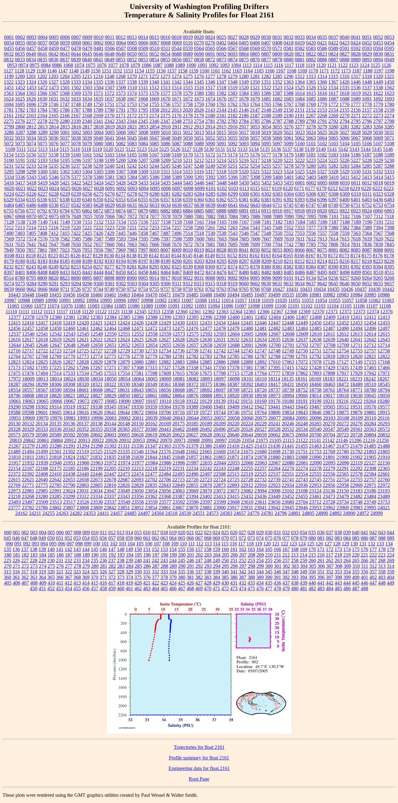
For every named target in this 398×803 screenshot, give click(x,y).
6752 (367, 205)
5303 (76, 171)
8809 (42, 278)
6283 (188, 194)
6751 (356, 205)
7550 (277, 233)
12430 (178, 322)
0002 (20, 37)
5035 (42, 138)
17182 (28, 367)
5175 (244, 154)
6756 (20, 210)
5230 (389, 160)
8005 (154, 250)
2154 (333, 110)
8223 (378, 261)
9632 (289, 283)
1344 (188, 82)
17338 (192, 367)
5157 (42, 154)
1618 (344, 93)
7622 (389, 238)
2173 (143, 115)
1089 (180, 65)
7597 (166, 238)
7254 (165, 227)
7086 (255, 216)
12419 (69, 322)
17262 (69, 367)
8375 (244, 266)
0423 (344, 42)
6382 (255, 199)
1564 (20, 93)
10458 (82, 294)
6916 (277, 210)
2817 (87, 126)
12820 (356, 356)
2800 (20, 126)
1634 (87, 98)
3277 (300, 126)
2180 (210, 115)
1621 (367, 93)
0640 (31, 54)
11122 (101, 311)
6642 (244, 205)
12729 (124, 350)
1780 (389, 104)
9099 (277, 278)
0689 (188, 54)
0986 (57, 65)
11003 (174, 300)
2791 (322, 121)
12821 (370, 356)
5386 (155, 177)
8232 (9, 266)
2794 (344, 121)
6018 (378, 182)
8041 (244, 250)
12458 (41, 328)
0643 (65, 54)
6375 (233, 199)
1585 (255, 93)
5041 (109, 138)
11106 (359, 306)
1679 (255, 98)
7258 (188, 227)
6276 (110, 194)
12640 (342, 339)
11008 (201, 300)
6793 (53, 210)
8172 (333, 255)
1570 (87, 93)
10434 (319, 289)
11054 (321, 300)
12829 (96, 362)
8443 (87, 272)
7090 (289, 216)
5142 (343, 149)
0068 (166, 42)
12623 (110, 339)
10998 (147, 300)
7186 (322, 222)
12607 (274, 334)
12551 (124, 334)
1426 (344, 82)
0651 (143, 54)
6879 (143, 210)
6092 (121, 188)
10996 (119, 300)
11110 (11, 311)
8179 (9, 261)
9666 (43, 289)
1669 (154, 98)
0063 (110, 42)
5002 (76, 132)
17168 (383, 362)
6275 (99, 194)
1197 (378, 70)
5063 (311, 138)
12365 (249, 311)
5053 (221, 138)
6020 (9, 188)
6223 (389, 188)
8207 (244, 261)
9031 (199, 278)
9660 (20, 289)
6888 (221, 210)
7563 (356, 233)
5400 (278, 177)
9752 (132, 289)
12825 (41, 362)
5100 (300, 143)
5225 (333, 160)
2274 (389, 115)
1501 (65, 87)
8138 (132, 255)
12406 (288, 317)
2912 (188, 126)
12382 (83, 317)
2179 (199, 115)
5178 (277, 154)
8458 (143, 272)
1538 (378, 87)
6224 (9, 194)
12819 (342, 356)
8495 (322, 272)
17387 (260, 367)
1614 (300, 93)
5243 (143, 166)
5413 (367, 177)
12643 (383, 339)
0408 (277, 42)
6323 (378, 194)
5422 (76, 182)
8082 (344, 250)
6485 (20, 205)
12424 (124, 322)
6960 (378, 210)
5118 (86, 149)
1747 (65, 104)
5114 (53, 149)
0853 (143, 59)
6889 (233, 210)
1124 (364, 65)
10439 (374, 289)
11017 (241, 300)
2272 (367, 115)
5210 (177, 160)
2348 (177, 121)
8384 (311, 266)
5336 (20, 177)
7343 (255, 227)
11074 (53, 306)
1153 (128, 70)
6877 (132, 210)
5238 (87, 166)
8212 (300, 261)
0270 (199, 42)
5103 (333, 143)
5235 (53, 166)
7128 (9, 222)
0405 (244, 42)
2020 (188, 110)
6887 (210, 210)
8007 (165, 250)
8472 (199, 272)
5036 (53, 138)
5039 (87, 138)
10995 (106, 300)
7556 (311, 233)
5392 (210, 177)
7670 (177, 244)
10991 (65, 300)
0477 (65, 48)
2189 (277, 115)
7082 (210, 216)
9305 (155, 283)
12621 (82, 339)
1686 (322, 98)
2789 (300, 121)
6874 (121, 210)
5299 (31, 171)
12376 (386, 311)
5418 (31, 182)
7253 (154, 227)
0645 (87, 54)
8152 (232, 255)
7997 (143, 250)
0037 (333, 37)
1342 (177, 82)
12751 (315, 350)
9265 (378, 278)
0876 (255, 59)
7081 (199, 216)
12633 (247, 339)
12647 (55, 345)
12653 (138, 345)
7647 (53, 244)
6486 (31, 205)
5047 (154, 138)
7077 (155, 216)
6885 (199, 210)
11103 (320, 306)
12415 (14, 322)
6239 (76, 194)
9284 (31, 283)
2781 (210, 121)
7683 (221, 244)
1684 (300, 98)
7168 (255, 222)
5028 (356, 132)
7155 (132, 222)
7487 (165, 233)
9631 (277, 283)
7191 (378, 222)
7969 (121, 250)
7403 (20, 233)
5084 (143, 143)
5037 (65, 138)
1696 (31, 104)
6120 (288, 188)
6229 (65, 194)
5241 (121, 166)
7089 (278, 216)
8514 (9, 278)
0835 (42, 59)
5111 (21, 149)
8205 (222, 261)
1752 (121, 104)
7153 (110, 222)
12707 (315, 345)
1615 (311, 93)
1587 (277, 93)
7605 (244, 238)
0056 (31, 42)
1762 (233, 104)
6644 (266, 205)
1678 (244, 98)
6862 (87, 210)
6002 (311, 182)
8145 (187, 255)
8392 (356, 266)
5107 (378, 143)
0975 (34, 65)
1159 (193, 70)
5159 (65, 154)
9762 (210, 289)
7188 (345, 222)
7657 (98, 244)
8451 (132, 272)
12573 (179, 334)
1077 (113, 65)
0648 (109, 54)
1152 (117, 70)
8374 (233, 266)
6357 (165, 199)
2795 (356, 121)
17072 (301, 362)
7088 (266, 216)
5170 (188, 154)
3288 (31, 132)
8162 (255, 255)
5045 (132, 138)
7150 (76, 222)
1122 (343, 65)
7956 (98, 250)
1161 (215, 70)
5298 (20, 171)
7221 (87, 227)
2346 (154, 121)
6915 (266, 210)
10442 (388, 289)
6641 (233, 205)
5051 (199, 138)
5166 (143, 154)
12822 (383, 356)
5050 (188, 138)
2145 (233, 110)
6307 (322, 194)
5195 (65, 160)
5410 (334, 177)
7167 (244, 222)
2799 (9, 126)
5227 (356, 160)
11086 (133, 306)
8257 (98, 266)
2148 (266, 110)
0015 (154, 37)
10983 (342, 294)
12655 (165, 345)
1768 (300, 104)
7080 (188, 216)
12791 (301, 356)
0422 (333, 42)
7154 (121, 222)
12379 (42, 317)
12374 (373, 311)
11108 (385, 306)
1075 (90, 65)
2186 (244, 115)
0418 (289, 42)
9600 (244, 283)
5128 (198, 149)
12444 (233, 322)
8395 (389, 266)
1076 (102, 65)
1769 (311, 104)
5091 (221, 143)
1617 (333, 93)
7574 (31, 238)
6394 (311, 199)
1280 (244, 76)
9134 (311, 278)
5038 (76, 138)
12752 (329, 350)
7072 (132, 216)
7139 (31, 222)
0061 (87, 42)
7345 (266, 227)
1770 (322, 104)
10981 (315, 294)
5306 (110, 171)
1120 (321, 65)
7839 (378, 244)
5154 (9, 154)
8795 (31, 278)
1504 (99, 87)
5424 (99, 182)
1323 (20, 82)
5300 (43, 171)
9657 (389, 283)
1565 (31, 93)
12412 (370, 317)
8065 (289, 250)
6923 (356, 210)
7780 (300, 244)
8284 (143, 266)
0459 (54, 48)
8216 (344, 261)
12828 (82, 362)
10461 (110, 294)
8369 (210, 266)
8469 (188, 272)
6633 (155, 205)
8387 (322, 266)
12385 (124, 317)
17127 (342, 362)
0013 (132, 37)
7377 (311, 227)
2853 (143, 126)
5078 (76, 143)
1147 (63, 70)
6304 (289, 194)
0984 (46, 65)
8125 (64, 255)
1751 (109, 104)
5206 (132, 160)
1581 (210, 93)
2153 (322, 110)
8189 (87, 261)
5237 (76, 166)
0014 (143, 37)
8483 (278, 272)
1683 (289, 98)
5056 (244, 138)
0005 (54, 37)
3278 (311, 126)
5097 (277, 143)
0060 (76, 42)
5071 (389, 138)
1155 (150, 70)
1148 (74, 70)
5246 (177, 166)
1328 (65, 82)
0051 (367, 37)
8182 (31, 261)
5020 (277, 132)
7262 (221, 227)
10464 (137, 294)
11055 (334, 300)
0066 (143, 42)
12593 (220, 334)
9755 (154, 289)
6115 (255, 188)
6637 (188, 205)
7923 (65, 250)
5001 (65, 132)
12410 (343, 317)
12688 (233, 345)
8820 (53, 278)
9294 (76, 283)
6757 (31, 210)
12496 (370, 328)
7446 (132, 233)
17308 (137, 367)
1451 (9, 87)
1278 (221, 76)
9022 (188, 278)
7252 (143, 227)
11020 (281, 300)
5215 (233, 160)
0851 (121, 59)
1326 (42, 82)
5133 (243, 149)
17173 (14, 367)
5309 (143, 171)
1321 (389, 76)
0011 (109, 37)
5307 (121, 171)
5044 (121, 138)
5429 (132, 182)
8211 (289, 261)
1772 (333, 104)
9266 (389, 278)
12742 (219, 350)
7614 (333, 238)
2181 (221, 115)
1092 (214, 65)
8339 (188, 266)
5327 (322, 171)
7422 (76, 233)
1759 (199, 104)
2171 (121, 115)
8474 (210, 272)
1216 (98, 76)
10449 (41, 294)
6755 (9, 210)
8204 (210, 261)
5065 (333, 138)
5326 (311, 171)
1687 (333, 98)
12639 (329, 339)
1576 (154, 93)
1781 (9, 110)
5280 (311, 166)
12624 (124, 339)
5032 (9, 138)
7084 (233, 216)
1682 (277, 98)
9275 (20, 283)
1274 (177, 76)
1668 (143, 98)
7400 (9, 233)
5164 (121, 154)
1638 (121, 98)
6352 (109, 199)
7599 (188, 238)
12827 (69, 362)
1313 (311, 76)
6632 (143, 205)
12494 (356, 328)
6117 (266, 188)
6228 (54, 194)
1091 (202, 65)
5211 (188, 160)
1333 (76, 82)
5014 (210, 132)
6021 (20, 188)
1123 (354, 65)
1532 (322, 87)
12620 (69, 339)
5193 (43, 160)
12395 (192, 317)
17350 (219, 367)
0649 (121, 54)
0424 (356, 42)
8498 (345, 272)
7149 (65, 222)
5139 (310, 149)
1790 (109, 110)
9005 (143, 278)
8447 (110, 272)
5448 (222, 182)
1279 (233, 76)
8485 (289, 272)
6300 (244, 194)
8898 (109, 278)
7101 (334, 216)
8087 (367, 250)
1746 (53, 104)
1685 (311, 98)
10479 (178, 294)
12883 (178, 362)
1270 (132, 76)
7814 (344, 244)
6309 (345, 194)
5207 (143, 160)
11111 (24, 311)
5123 (142, 149)
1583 (233, 93)
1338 (132, 82)
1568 (65, 93)
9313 (199, 283)
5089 (199, 143)
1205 (76, 76)
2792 (333, 121)
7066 (110, 216)
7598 (177, 238)
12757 (370, 350)
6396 (322, 199)
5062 (300, 138)
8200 (177, 261)
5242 (132, 166)
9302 (121, 283)
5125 (164, 149)
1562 (389, 87)
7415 (65, 233)
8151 (221, 255)
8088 (378, 250)
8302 (165, 266)
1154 (139, 70)
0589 (333, 48)
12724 (69, 350)
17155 (370, 362)
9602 (255, 283)
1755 (154, 104)
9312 (188, 283)
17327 (165, 367)
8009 (177, 250)
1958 (154, 110)
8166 (299, 255)
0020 (199, 37)
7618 (356, 238)
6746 (300, 205)
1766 (277, 104)
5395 (222, 177)
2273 (378, 115)
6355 (143, 199)
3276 (289, 126)
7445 (121, 233)
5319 (233, 171)
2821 (132, 126)
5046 (143, 138)
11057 (348, 300)
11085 (120, 306)
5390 (188, 177)
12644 (14, 345)
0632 (9, 54)
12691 (247, 345)
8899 (121, 278)
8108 (9, 255)
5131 (220, 149)
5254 (255, 166)
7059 (99, 216)
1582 (221, 93)
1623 (389, 93)
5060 (277, 138)
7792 (322, 244)
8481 (255, 272)
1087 (158, 65)
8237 (20, 266)
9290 (43, 283)
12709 (343, 345)
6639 (210, 205)
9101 (289, 278)
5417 (20, 182)
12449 (301, 322)
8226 (389, 261)
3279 (322, 126)
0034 (311, 37)
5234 (42, 166)
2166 (65, 115)
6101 (211, 188)
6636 (177, 205)
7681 (210, 244)
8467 (177, 272)
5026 (333, 132)
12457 (28, 328)
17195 (41, 367)
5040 (98, 138)
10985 (370, 294)
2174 (154, 115)
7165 (222, 222)
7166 (233, 222)
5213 (210, 160)
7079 (177, 216)
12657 (192, 345)
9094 (244, 278)
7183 (289, 222)
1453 (31, 87)
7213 (20, 227)
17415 (288, 367)
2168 (87, 115)
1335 (98, 82)
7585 (76, 238)
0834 (31, 59)
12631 (219, 339)
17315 (151, 367)
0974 (23, 65)
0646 (98, 54)
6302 (266, 194)
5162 (98, 154)
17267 (96, 367)
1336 (109, 82)
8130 (109, 255)
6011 (356, 182)
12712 (370, 345)
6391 (277, 199)
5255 (266, 166)
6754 (389, 205)
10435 (333, 289)
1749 (87, 104)
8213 (311, 261)
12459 (55, 328)
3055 (277, 126)
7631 (9, 244)
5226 (344, 160)
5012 (188, 132)
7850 (20, 250)
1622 (378, 93)
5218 (266, 160)
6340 (87, 199)
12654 (151, 345)
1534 (333, 87)
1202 (42, 76)
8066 (300, 250)
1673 (199, 98)
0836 (53, 59)
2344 (132, 121)
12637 (301, 339)
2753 (188, 121)
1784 (42, 110)
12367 (277, 311)
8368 (199, 266)
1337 (121, 82)
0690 (199, 54)
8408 (43, 272)
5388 (166, 177)
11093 (200, 306)
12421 (96, 322)
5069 (378, 138)
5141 (332, 149)
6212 (333, 188)
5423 (87, 182)
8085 (356, 250)
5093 (244, 143)
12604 (233, 334)
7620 (378, 238)
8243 (31, 266)
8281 (132, 266)
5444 (177, 182)
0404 (233, 42)
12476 (192, 328)
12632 (233, 339)
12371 (332, 311)
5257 (277, 166)
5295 (9, 171)
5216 (244, 160)
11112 (36, 311)
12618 (41, 339)
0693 (233, 54)
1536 (356, 87)
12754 (342, 350)
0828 (356, 54)
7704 (277, 244)
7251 (132, 227)
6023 (43, 188)
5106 (367, 143)
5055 (233, 138)
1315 (333, 76)
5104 (344, 143)
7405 (31, 233)
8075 (322, 250)
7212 (9, 227)
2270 (344, 115)
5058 (266, 138)
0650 (132, 54)
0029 (255, 37)
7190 (367, 222)
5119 (97, 149)
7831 (356, 244)
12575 (192, 334)
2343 (121, 121)
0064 (121, 42)
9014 (154, 278)
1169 (302, 70)
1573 (121, 93)
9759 (188, 289)
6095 (155, 188)
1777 (356, 104)
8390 (333, 266)
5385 (143, 177)
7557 (322, 233)
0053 (389, 37)
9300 (99, 283)
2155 (344, 110)
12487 (329, 328)
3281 (344, 126)
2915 (221, 126)
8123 (53, 255)
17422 (301, 367)
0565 (210, 48)
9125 (300, 278)
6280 (155, 194)
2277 (31, 121)
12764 (14, 356)
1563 (9, 93)
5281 (322, 166)
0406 (255, 42)
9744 (98, 289)
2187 (255, 115)
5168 (165, 154)
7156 (143, 222)
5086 (165, 143)
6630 (121, 205)
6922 (344, 210)
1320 (378, 76)
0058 (54, 42)
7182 (278, 222)
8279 (121, 266)
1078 (124, 65)
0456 (20, 48)
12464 (110, 328)
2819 (110, 126)
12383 (96, 317)
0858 (199, 59)
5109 (10, 149)
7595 (143, 238)
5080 (98, 143)
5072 (9, 143)
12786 (247, 356)
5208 (155, 160)
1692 (378, 98)
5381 (110, 177)
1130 (41, 70)
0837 (65, 59)
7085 (244, 216)
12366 (263, 311)
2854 (155, 126)
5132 (231, 149)
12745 (247, 350)
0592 (356, 48)
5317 (210, 171)
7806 (333, 244)
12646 (42, 345)
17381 (247, 367)
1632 (65, 98)
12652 (124, 345)
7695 (233, 244)
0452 (367, 42)
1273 (165, 76)
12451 (329, 322)
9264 (367, 278)
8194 (121, 261)
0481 (99, 48)
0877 (266, 59)
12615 (383, 334)
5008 (143, 132)
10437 (360, 289)
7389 (367, 227)
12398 (220, 317)
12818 (329, 356)
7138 (20, 222)
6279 (143, 194)
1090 (191, 65)
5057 (255, 138)
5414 (378, 177)
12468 (124, 328)
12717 (28, 350)
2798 (389, 121)
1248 (109, 76)
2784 (244, 121)
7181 (266, 222)
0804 (244, 54)
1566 (42, 93)
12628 (178, 339)
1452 (20, 87)
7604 (233, 238)
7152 (99, 222)
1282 (266, 76)
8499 (356, 272)
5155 (20, 154)
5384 (132, 177)
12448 (288, 322)
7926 (76, 250)
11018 (254, 300)
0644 (76, 54)
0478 (76, 48)
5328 (333, 171)
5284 (356, 166)
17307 (124, 367)
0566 (221, 48)
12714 (383, 345)
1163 (237, 70)
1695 (20, 104)
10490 (219, 294)
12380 (55, 317)
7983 (132, 250)
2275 (9, 121)
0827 (344, 54)
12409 (329, 317)
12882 (165, 362)
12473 (165, 328)
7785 (311, 244)
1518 (221, 87)
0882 (311, 59)
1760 (210, 104)
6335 (31, 199)
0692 (221, 54)
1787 (76, 110)
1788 (87, 110)
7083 (222, 216)
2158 (378, 110)
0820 (289, 54)
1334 (87, 82)
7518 (199, 233)
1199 (9, 76)
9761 (199, 289)
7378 (322, 227)
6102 (222, 188)
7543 (233, 233)
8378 (255, 266)
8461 (155, 272)
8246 (42, 266)
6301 (255, 194)
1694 (9, 104)
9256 (333, 278)
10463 (124, 294)
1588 (289, 93)
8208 (255, 261)
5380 (99, 177)
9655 (378, 283)
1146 (52, 70)
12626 (151, 339)
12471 (137, 328)
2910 (166, 126)
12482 (274, 328)
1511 (143, 87)
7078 (166, 216)
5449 (233, 182)
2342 (109, 121)
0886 (322, 59)
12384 (110, 317)
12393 (179, 317)
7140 (43, 222)
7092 (300, 216)
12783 (206, 356)
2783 (233, 121)
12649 (83, 345)
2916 (233, 126)
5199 (110, 160)
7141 (54, 222)
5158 (53, 154)
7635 (20, 244)
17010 (274, 362)
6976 (65, 216)
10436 (347, 289)
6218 (344, 188)
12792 (315, 356)
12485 (315, 328)
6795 (76, 210)
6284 (199, 194)
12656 (179, 345)
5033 (20, 138)
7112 (378, 216)
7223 (109, 227)
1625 (20, 98)
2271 (356, 115)
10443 (14, 294)
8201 (188, 261)
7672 (188, 244)
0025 (221, 37)
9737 (87, 289)
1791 (121, 110)
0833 (20, 59)
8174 (355, 255)
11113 (49, 311)
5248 (199, 166)
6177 (310, 188)
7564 (367, 233)
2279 (53, 121)
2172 (132, 115)
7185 (311, 222)
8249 (53, 266)
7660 (109, 244)
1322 (9, 82)
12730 (137, 350)
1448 (367, 82)
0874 (233, 59)
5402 (300, 177)
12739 (192, 350)
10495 (247, 294)
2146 (244, 110)
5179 (289, 154)
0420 (311, 42)
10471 (165, 294)
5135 (265, 149)
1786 (65, 110)
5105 (356, 143)
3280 (333, 126)
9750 (121, 289)
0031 (277, 37)
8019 (199, 250)
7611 (300, 238)
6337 (53, 199)
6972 (43, 216)
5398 (255, 177)
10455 (55, 294)
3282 (356, 126)
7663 (132, 244)
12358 (167, 311)
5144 (366, 149)
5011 (177, 132)
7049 (76, 216)
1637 (109, 98)
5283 (344, 166)
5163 (109, 154)
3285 (389, 126)
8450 (121, 272)
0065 (132, 42)
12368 (291, 311)
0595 (389, 48)
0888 (344, 59)
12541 (42, 334)
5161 (87, 154)
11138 (127, 311)
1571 (98, 93)
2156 (356, 110)
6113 (244, 188)
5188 (378, 154)
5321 (255, 171)
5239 (98, 166)
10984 (356, 294)
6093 (132, 188)
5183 (333, 154)
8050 (255, 250)
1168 (291, 70)
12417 (41, 322)
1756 (165, 104)
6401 (356, 199)
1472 (43, 87)
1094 (236, 65)
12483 (288, 328)
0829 (367, 54)
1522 (266, 87)
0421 (322, 42)
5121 (119, 149)
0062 (99, 42)
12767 (28, 356)
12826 (55, 362)
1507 (110, 87)
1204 (65, 76)
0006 (65, 37)
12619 (55, 339)
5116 (75, 149)
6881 (154, 210)
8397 (9, 272)
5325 (300, 171)
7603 (222, 238)
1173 (346, 70)
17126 (329, 362)
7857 (31, 250)
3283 (367, 126)
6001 (300, 182)
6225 (20, 194)
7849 (9, 250)
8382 (289, 266)
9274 (9, 283)
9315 (210, 283)
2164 (42, 115)
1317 (356, 76)
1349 (244, 82)
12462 (96, 328)
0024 (210, 37)
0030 (266, 37)
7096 (322, 216)
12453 (356, 322)
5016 (233, 132)
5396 (233, 177)
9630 (266, 283)
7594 (132, 238)
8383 (300, 266)
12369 (304, 311)
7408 (42, 233)
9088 (210, 278)
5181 (311, 154)
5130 (209, 149)
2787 (277, 121)
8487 (311, 272)
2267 (311, 115)
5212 (199, 160)
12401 (247, 317)
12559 (165, 334)
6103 (233, 188)
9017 (165, 278)
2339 (76, 121)
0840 (87, 59)
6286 (222, 194)
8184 (54, 261)
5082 (121, 143)
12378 (28, 317)
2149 (277, 110)
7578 (54, 238)
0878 (277, 59)
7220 (76, 227)
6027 (88, 188)
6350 (98, 199)
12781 (178, 356)
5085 (154, 143)
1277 (210, 76)
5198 (99, 160)
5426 (121, 182)
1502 (76, 87)
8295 (154, 266)
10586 (301, 294)
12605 (247, 334)
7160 (188, 222)
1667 (132, 98)
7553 (300, 233)
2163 (31, 115)
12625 (137, 339)
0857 (188, 59)
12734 (165, 350)
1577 (165, 93)
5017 (244, 132)
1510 (132, 87)
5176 (255, 154)
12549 (96, 334)
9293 (65, 283)
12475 (178, 328)
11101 (293, 306)
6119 (277, 188)
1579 (188, 93)
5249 (210, 166)
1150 (95, 70)
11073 (40, 306)
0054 (9, 42)
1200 (20, 76)
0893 (367, 59)
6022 (32, 188)
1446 (356, 82)
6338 (65, 199)
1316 (344, 76)
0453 (378, 42)
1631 (53, 98)
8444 (99, 272)
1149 (85, 70)
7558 (333, 233)
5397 (244, 177)
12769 (55, 356)
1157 (172, 70)
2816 (76, 126)
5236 (65, 166)
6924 (367, 210)
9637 (311, 283)
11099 (267, 306)
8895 (87, 278)
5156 (31, 154)
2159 (389, 110)
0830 (378, 54)
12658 (206, 345)
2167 (76, 115)
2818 (99, 126)
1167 (280, 70)
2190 (289, 115)
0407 (266, 42)
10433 (306, 289)
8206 (233, 261)
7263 (233, 227)
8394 (378, 266)
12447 (274, 322)
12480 (247, 328)
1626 (31, 98)
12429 (165, 322)
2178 (188, 115)
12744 (233, 350)
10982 (329, 294)
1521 (255, 87)
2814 (54, 126)
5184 (344, 154)
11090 (160, 306)
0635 (20, 54)
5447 (210, 182)
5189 (389, 154)
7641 (31, 244)
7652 (87, 244)
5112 (32, 149)
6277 (121, 194)
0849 (109, 59)
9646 (344, 283)
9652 (367, 283)
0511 (165, 48)
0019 (188, 37)
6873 (109, 210)
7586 (87, 238)
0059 (65, 42)
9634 (300, 283)
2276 (20, 121)
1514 (177, 87)
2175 (165, 115)
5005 (110, 132)
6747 (311, 205)
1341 (165, 82)
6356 (154, 199)
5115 (64, 149)
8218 (367, 261)
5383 (121, 177)
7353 (300, 227)
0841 (98, 59)
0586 (322, 48)
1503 (87, 87)
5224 (322, 160)
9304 (143, 283)
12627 (165, 339)
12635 (274, 339)
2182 (233, 115)
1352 (277, 82)
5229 (378, 160)
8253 (76, 266)
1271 (143, 76)
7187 (334, 222)
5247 (188, 166)
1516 (199, 87)
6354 (132, 199)
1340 (154, 82)
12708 (329, 345)
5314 (177, 171)
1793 (132, 110)
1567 (53, 93)
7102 (345, 216)
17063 (288, 362)
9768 (266, 289)
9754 (143, 289)
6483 (389, 199)
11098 (254, 306)
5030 (378, 132)
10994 (92, 300)
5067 (356, 138)
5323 (277, 171)
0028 (244, 37)
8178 (389, 255)
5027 (344, 132)
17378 (233, 367)
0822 (311, 54)
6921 (333, 210)
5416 (9, 182)
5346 (54, 177)
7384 (356, 227)
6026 (76, 188)
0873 (221, 59)
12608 (288, 334)
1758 (188, 104)
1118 (299, 65)
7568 (389, 233)
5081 (109, 143)
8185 (65, 261)
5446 (199, 182)
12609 (302, 334)
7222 (98, 227)
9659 (9, 289)
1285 (277, 76)
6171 (299, 188)
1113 (247, 65)
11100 (280, 306)
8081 (333, 250)
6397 (333, 199)
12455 (383, 322)
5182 (322, 154)
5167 (154, 154)
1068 (68, 65)
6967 (9, 216)
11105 (346, 306)
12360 (181, 311)
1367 (333, 82)
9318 (221, 283)
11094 (214, 306)
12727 (96, 350)
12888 (233, 362)
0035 (322, 37)
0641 (42, 54)
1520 (244, 87)
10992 (78, 300)
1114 (257, 65)
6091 (110, 188)
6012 (367, 182)
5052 (210, 138)
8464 (166, 272)
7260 (199, 227)
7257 (177, 227)
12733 (151, 350)
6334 (20, 199)
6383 (266, 199)
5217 (255, 160)
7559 (344, 233)
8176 (378, 255)
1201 (31, 76)
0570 (266, 48)
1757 (177, 104)
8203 (199, 261)
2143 (210, 110)
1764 (255, 104)
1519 (233, 87)
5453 (278, 182)
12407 (302, 317)
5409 (322, 177)
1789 (98, 110)
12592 (206, 334)
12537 (14, 334)
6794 (65, 210)
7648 (65, 244)
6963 (389, 210)
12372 (345, 311)
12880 (137, 362)
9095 (255, 278)
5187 (367, 154)
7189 (356, 222)
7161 (199, 222)
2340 (87, 121)
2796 (367, 121)
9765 (244, 289)
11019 (267, 300)
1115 (268, 65)
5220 (277, 160)
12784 (219, 356)
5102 (322, 143)
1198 (389, 70)
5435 (166, 182)
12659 (220, 345)
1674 (210, 98)
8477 (233, 272)
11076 (67, 306)
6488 (43, 205)
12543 (69, 334)
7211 (389, 222)
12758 (383, 350)
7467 (154, 233)
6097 (177, 188)
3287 (20, 132)
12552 (138, 334)
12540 (28, 334)
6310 (356, 194)
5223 (311, 160)
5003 (87, 132)
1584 (244, 93)
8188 (76, 261)
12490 (342, 328)
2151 (300, 110)
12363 (222, 311)
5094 (255, 143)
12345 (140, 311)
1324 (31, 82)
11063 (388, 300)
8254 (87, 266)
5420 (54, 182)
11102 (306, 306)
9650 (356, 283)
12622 (96, 339)
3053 (255, 126)
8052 (266, 250)
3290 (54, 132)
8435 (76, 272)
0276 (210, 42)
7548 (266, 233)
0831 (389, 54)
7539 (221, 233)
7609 (278, 238)
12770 (69, 356)
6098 (188, 188)
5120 (108, 149)
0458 (43, 48)
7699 (255, 244)
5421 (65, 182)
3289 (43, 132)
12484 (301, 328)
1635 (98, 98)
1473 (54, 87)
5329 (344, 171)
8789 (20, 278)
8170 (322, 255)
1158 (182, 70)
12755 (356, 350)
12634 (260, 339)
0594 (378, 48)
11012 (214, 300)
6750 (344, 205)
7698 (244, 244)
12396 (206, 317)
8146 (199, 255)
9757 (165, 289)
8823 (65, 278)
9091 (221, 278)
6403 (367, 199)
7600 (199, 238)
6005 (322, 182)
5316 (199, 171)
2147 (255, 110)
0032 (289, 37)
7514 (188, 233)
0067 (155, 42)
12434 (219, 322)
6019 (389, 182)
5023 (300, 132)
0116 (188, 42)
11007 (187, 300)
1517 (210, 87)
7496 (177, 233)
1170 (313, 70)
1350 (255, 82)
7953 (87, 250)
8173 (344, 255)
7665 (143, 244)
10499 (274, 294)
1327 (53, 82)
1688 (344, 98)
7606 (255, 238)
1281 (255, 76)
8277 (109, 266)
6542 (76, 205)
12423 (110, 322)
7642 (42, 244)
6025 (65, 188)
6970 (31, 216)
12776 (124, 356)
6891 (244, 210)
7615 (344, 238)
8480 (244, 272)
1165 (259, 70)
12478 (219, 328)
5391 (199, 177)
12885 (206, 362)
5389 (177, 177)
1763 (244, 104)
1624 (9, 98)
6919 (311, 210)
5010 (166, 132)
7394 (378, 227)
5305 (99, 171)
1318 (367, 76)
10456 (69, 294)
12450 (315, 322)
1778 (367, 104)
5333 (389, 171)
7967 (109, 250)
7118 (389, 216)
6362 (221, 199)
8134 (120, 255)
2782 (221, 121)
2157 (367, 110)
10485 (192, 294)
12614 (370, 334)
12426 (137, 322)
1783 (31, 110)
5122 (131, 149)
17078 (315, 362)
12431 (192, 322)
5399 (266, 177)
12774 (96, 356)
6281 (166, 194)
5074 (31, 143)
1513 (165, 87)
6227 (43, 194)
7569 (9, 238)
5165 (132, 154)
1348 (233, 82)
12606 (261, 334)
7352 (289, 227)
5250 (221, 166)
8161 (243, 255)
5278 (289, 166)
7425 (87, 233)
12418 (55, 322)
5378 (87, 177)
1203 (53, 76)
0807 (266, 54)
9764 (233, 289)
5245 (165, 166)
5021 (289, 132)
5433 (143, 182)
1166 (270, 70)
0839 (76, 59)
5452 (266, 182)
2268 (322, 115)
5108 (389, 143)
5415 (389, 177)
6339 (76, 199)
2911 (177, 126)
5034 (31, 138)
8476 (222, 272)
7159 (177, 222)
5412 (356, 177)
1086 (146, 65)
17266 (82, 367)
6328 (389, 194)
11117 (62, 311)
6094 (144, 188)
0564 (199, 48)
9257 (344, 278)
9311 (177, 283)
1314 (322, 76)
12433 (206, 322)
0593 (367, 48)
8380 (266, 266)
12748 (274, 350)
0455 (9, 48)
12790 (288, 356)
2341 (98, 121)
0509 (143, 48)
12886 (219, 362)
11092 (187, 306)
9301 (110, 283)
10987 (10, 300)
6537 (65, 205)
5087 (177, 143)
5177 (266, 154)
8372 (221, 266)
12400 (233, 317)
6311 (367, 194)
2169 (98, 115)
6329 (9, 199)
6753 (378, 205)
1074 (79, 65)
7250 (121, 227)
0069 (177, 42)
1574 (132, 93)
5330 (356, 171)
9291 (54, 283)
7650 (76, 244)
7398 (389, 227)
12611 (329, 334)
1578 (177, 93)
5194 (54, 160)
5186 (356, 154)
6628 (99, 205)
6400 (344, 199)
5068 (367, 138)
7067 (121, 216)
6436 (378, 199)
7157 (155, 222)
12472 (151, 328)
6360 (199, 199)
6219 (355, 188)
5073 (20, 143)
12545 (83, 334)
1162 (226, 70)
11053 (308, 300)
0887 (333, 59)
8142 (154, 255)
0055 (20, 42)
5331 (367, 171)
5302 (65, 171)
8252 (65, 266)
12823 (14, 362)
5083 (132, 143)
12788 (274, 356)
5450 (244, 182)
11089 (147, 306)
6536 (54, 205)
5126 (175, 149)
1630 (42, 98)
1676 (221, 98)
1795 (143, 110)
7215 (42, 227)
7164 (210, 222)
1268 (121, 76)
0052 (378, 37)
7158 (166, 222)
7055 (87, 216)
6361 (210, 199)
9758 (177, 289)
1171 (324, 70)
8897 (98, 278)
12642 (370, 339)
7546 (244, 233)
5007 (132, 132)
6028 (99, 188)
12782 (192, 356)
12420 (82, 322)
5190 (9, 160)
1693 (389, 98)
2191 (300, 115)
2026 (199, 110)
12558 (151, 334)
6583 (87, 205)
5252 (244, 166)
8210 (278, 261)
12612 (342, 334)
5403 (311, 177)
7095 (311, 216)
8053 (277, 250)
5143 (354, 149)
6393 (300, 199)
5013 (199, 132)
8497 (334, 272)
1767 (289, 104)
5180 (300, 154)
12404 (274, 317)
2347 (165, 121)
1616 (322, 93)
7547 (255, 233)
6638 (199, 205)
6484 (9, 205)
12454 (370, 322)
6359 (188, 199)
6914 (255, 210)
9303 (132, 283)
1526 (311, 87)
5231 (9, 166)
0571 (277, 48)
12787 (260, 356)
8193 (110, 261)
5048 (165, 138)
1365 (311, 82)
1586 (266, 93)
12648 (69, 345)
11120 (88, 311)
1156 (161, 70)
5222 (300, 160)
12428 (151, 322)
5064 (322, 138)
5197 (87, 160)
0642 (53, 54)
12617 (28, 339)
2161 (9, 115)
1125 (375, 65)
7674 (199, 244)
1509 (121, 87)
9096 (266, 278)
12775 (110, 356)
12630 (206, 339)
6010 (345, 182)
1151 (106, 70)
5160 (76, 154)
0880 (289, 59)
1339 (143, 82)
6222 (377, 188)
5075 (42, 143)
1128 (19, 70)
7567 (378, 233)
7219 (65, 227)
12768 (41, 356)
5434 (155, 182)
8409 (54, 272)
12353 (154, 311)
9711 (65, 289)
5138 (298, 149)
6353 (121, 199)
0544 (177, 48)
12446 (260, 322)
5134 (254, 149)
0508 (132, 48)
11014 (227, 300)
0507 (121, 48)
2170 (109, 115)
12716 (14, 350)
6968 (20, 216)
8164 (277, 255)
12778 (137, 356)
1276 (199, 76)
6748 (322, 205)
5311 (165, 171)
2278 (42, 121)
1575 (143, 93)
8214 (322, 261)
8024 (210, 250)
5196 (76, 160)
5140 (321, 149)
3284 (378, 126)
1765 (266, 104)
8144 (176, 255)
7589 (110, 238)
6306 (311, 194)
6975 (54, 216)
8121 (42, 255)
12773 (82, 356)
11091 (174, 306)
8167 (311, 255)
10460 (96, 294)
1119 (310, 65)
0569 (255, 48)
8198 (155, 261)
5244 (154, 166)
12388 (151, 317)
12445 (247, 322)
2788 (289, 121)
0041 (356, 37)
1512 (154, 87)
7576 (43, 238)
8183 (43, 261)
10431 (292, 289)
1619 (356, 93)
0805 (255, 54)
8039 (233, 250)
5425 (110, 182)
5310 (155, 171)
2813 (43, 126)
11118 (75, 311)
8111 (20, 255)
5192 (31, 160)
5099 (289, 143)
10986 (383, 294)
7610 (289, 238)
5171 (199, 154)
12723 (55, 350)
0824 (333, 54)
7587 (99, 238)
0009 (87, 37)
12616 (14, 339)
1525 (300, 87)
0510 (155, 48)
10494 (233, 294)
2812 (31, 126)
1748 (76, 104)
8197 (143, 261)
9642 (322, 283)
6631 (132, 205)
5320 (244, 171)
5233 (31, 166)
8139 (143, 255)
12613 (356, 334)
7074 (143, 216)
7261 (210, 227)
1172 (335, 70)
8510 (378, 272)
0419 (300, 42)
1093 (225, 65)
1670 (165, 98)
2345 (143, 121)
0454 (389, 42)
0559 (188, 48)
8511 (389, 272)
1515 (188, 87)
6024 (54, 188)
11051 (294, 300)
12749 (288, 350)
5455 (289, 182)
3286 (9, 132)
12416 (28, 322)
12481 (260, 328)
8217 (356, 261)
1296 (289, 76)
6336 (42, 199)
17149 (356, 362)
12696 (261, 345)
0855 (165, 59)
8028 (221, 250)
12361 (195, 311)
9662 (31, 289)
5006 (121, 132)
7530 (210, 233)
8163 (266, 255)
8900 (132, 278)
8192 (99, 261)
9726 (76, 289)
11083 (93, 306)
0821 (300, 54)
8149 (210, 255)
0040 (344, 37)
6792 (42, 210)
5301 (54, 171)
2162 (20, 115)
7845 (389, 244)
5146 (388, 149)
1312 (300, 76)
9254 (322, 278)
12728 (110, 350)
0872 (210, 59)
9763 (221, 289)
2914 (210, 126)
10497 (260, 294)
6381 (244, 199)
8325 (177, 266)
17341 (206, 367)
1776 (344, 104)
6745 (289, 205)
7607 (266, 238)
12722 (41, 350)
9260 (356, 278)
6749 (333, 205)
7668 (165, 244)
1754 (143, 104)
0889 (356, 59)
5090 (210, 143)
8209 (266, 261)
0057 (43, 42)
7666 (154, 244)
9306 (166, 283)
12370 (318, 311)
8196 (132, 261)
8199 (166, 261)
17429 (329, 367)
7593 (121, 238)
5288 (389, 166)
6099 (200, 188)
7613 (322, 238)
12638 (315, 339)
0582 (300, 48)
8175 (367, 255)
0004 (43, 37)
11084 (107, 306)
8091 (389, 250)
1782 (20, 110)
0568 (244, 48)
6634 (166, 205)
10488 (206, 294)
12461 (82, 328)
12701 (288, 345)
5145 (377, 149)
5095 (266, 143)
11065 (13, 306)
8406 (31, 272)
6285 (210, 194)
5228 (367, 160)
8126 (76, 255)
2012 (165, 110)
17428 (315, 367)
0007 (76, 37)
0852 (132, 59)
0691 (210, 54)
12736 (178, 350)
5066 (344, 138)
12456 (14, 328)
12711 (356, 345)
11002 (161, 300)
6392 (289, 199)
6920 (322, 210)
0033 (300, 37)
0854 (154, 59)
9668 (54, 289)
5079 (87, 143)
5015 (221, 132)
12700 (274, 345)
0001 (9, 37)
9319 (233, 283)
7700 (266, 244)
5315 (188, 171)
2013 (177, 110)
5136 (276, 149)
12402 (261, 317)
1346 (210, 82)
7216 (53, 227)
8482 (266, 272)
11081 (80, 306)
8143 (165, 255)
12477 (206, 328)
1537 (367, 87)
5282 (333, 166)
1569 (76, 93)
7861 (42, 250)
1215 (87, 76)
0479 (87, 48)
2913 (199, 126)
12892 (260, 362)
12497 (383, 328)
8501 (367, 272)
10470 (151, 294)
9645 (333, 283)
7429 (109, 233)
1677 (233, 98)
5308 (132, 171)
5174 (233, 154)
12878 (110, 362)
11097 (240, 306)
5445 (188, 182)
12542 (55, 334)
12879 (124, 362)
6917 (289, 210)
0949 (389, 59)
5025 (322, 132)
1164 (248, 70)
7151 (87, 222)
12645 (28, 345)
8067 (311, 250)
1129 (30, 70)
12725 (82, 350)
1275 (188, 76)
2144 (221, 110)
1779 (378, 104)
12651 (110, 345)
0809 (277, 54)
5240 (109, 166)
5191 (20, 160)
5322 (266, 171)
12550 (110, 334)
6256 (87, 194)
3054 (266, 126)
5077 (65, 143)
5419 (43, 182)
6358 (177, 199)
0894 (378, 59)
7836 (367, 244)
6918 (300, 210)
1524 (289, 87)
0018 (177, 37)
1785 (53, 110)
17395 (274, 367)
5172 (210, 154)
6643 (255, 205)
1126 (386, 65)
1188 (368, 70)
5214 (221, 160)
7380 (333, 227)
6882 (165, 210)
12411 (356, 317)
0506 (110, 48)
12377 (14, 317)
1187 (357, 70)
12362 (208, 311)
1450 (389, 82)
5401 (289, 177)
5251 (233, 166)
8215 (333, 261)
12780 (165, 356)
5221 (289, 160)
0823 (322, 54)
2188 (266, 115)
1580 (199, 93)
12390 (165, 317)
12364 (236, 311)
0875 (244, 59)
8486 (300, 272)
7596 (155, 238)
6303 (278, 194)
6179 (321, 188)
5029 (367, 132)
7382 (344, 227)
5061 (289, 138)
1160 (204, 70)
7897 (53, 250)
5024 (311, 132)
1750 (98, 104)
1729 (42, 104)
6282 (177, 194)
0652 (154, 54)
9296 (87, 283)
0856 (177, 59)
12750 (301, 350)
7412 (53, 233)
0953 (12, 65)
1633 (76, 98)
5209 (166, 160)
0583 (311, 48)
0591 (344, 48)
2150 (289, 110)
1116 (278, 65)
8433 (65, 272)
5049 (177, 138)
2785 (255, 121)
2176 (177, 115)
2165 (53, 115)
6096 (166, 188)
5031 (389, 132)
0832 (9, 59)
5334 (9, 177)
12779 (151, 356)
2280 (65, 121)
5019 (266, 132)
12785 (233, 356)
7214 (31, 227)
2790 (311, 121)
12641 (356, 339)
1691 (367, 98)
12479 (233, 328)
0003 (31, 37)
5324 (289, 171)
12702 (302, 345)
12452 (342, 322)
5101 (311, 143)
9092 (233, 278)
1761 (221, 104)
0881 (300, 59)
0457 (31, 48)
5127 (187, 149)
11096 (227, 306)
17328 (178, 367)
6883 (177, 210)
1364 (300, 82)
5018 (255, 132)
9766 (255, 289)
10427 (278, 289)
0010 (99, 37)
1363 (289, 82)
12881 (151, 362)
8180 (20, 261)
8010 (188, 250)
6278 (132, 194)
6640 (222, 205)
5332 (378, 171)
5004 (99, 132)
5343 (31, 177)
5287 (378, 166)
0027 (233, 37)
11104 (333, 306)
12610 (315, 334)
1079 (135, 65)
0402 (221, 42)
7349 (277, 227)
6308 (334, 194)
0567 (233, 48)
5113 (43, 149)
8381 (277, 266)
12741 (206, 350)
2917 (244, 126)
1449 (378, 82)
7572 (20, 238)
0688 (177, 54)
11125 (114, 311)
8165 (288, 255)
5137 (287, 149)
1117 (289, 65)
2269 (333, 115)
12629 (192, 339)
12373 (359, 311)
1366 (322, 82)
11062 (374, 300)
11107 (372, 306)
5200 (121, 160)
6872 (98, 210)
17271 (110, 367)
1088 (169, 65)
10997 (133, 300)
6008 (334, 182)
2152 (311, 110)
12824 (28, 362)
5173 (221, 154)
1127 (8, 70)
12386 (138, 317)
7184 (300, 222)
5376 (65, 177)
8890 (76, 278)
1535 (344, 87)
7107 (367, 216)
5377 (76, 177)
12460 (69, 328)
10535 (288, 294)
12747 (260, 350)
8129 (98, 255)
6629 (110, 205)
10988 (24, 300)
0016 (165, 37)
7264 (244, 227)
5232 (20, 166)
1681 (266, 98)
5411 (344, 177)
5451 (255, 182)
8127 (87, 255)
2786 (266, 121)
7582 (65, 238)
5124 (153, 149)
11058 (361, 300)
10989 (37, 300)
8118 (31, 255)
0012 (121, 37)
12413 (383, 317)
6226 (31, 194)
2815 (65, 126)
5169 (177, 154)
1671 (177, 98)
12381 (69, 317)
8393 (367, 266)
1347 (221, 82)
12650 (96, 345)
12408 (315, 317)
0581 (289, 48)
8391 (344, 266)
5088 (188, 143)
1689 (356, 98)
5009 (155, 132)
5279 (300, 166)
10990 (51, 300)
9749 (109, 289)
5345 (43, 177)
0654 (165, 54)
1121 (332, 65)
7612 (311, 238)
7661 (121, 244)
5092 (233, 143)
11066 (27, 306)
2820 (121, 126)
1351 (266, 82)
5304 (87, 171)
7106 (356, 216)
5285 (367, 166)
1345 (199, 82)
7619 (367, 238)
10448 (28, 294)
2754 (199, 121)
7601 (210, 238)
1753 (132, 104)
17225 (55, 367)
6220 (366, 188)
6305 (300, 194)
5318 (221, 171)
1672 (188, 98)
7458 (143, 233)
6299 (233, 194)
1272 (154, 76)
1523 (277, 87)
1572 (109, 93)
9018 (177, 278)
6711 (277, 205)
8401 (20, 272)
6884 (188, 210)
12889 (247, 362)
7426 (98, 233)
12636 (288, 339)
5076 (53, 143)
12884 (192, 362)
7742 (289, 244)
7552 (289, 233)
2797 (378, 121)
